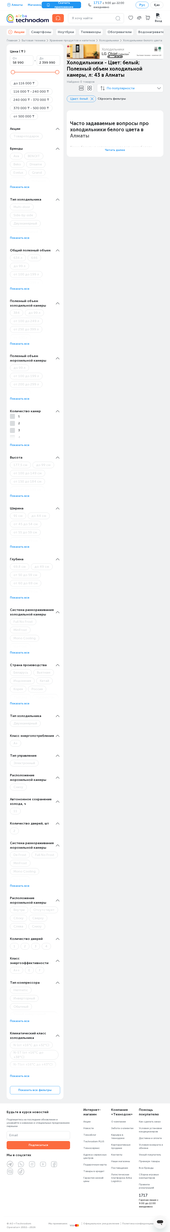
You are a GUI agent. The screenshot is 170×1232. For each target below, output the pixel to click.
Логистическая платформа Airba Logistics (121, 1178)
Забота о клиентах (122, 1128)
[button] (130, 18)
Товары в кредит (93, 1171)
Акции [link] (19, 32)
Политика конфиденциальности (142, 1223)
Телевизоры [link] (91, 32)
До (41, 58)
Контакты (116, 1154)
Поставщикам (119, 1167)
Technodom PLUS (93, 1141)
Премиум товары (149, 1161)
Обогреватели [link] (120, 32)
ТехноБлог (89, 1134)
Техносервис (91, 1148)
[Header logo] (27, 18)
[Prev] (72, 51)
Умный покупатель (150, 1154)
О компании (118, 1121)
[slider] (13, 72)
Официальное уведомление (101, 1223)
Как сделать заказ (150, 1121)
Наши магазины (120, 1161)
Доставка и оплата (150, 1138)
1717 (143, 1195)
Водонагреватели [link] (153, 32)
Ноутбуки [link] (66, 32)
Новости (88, 1128)
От (15, 58)
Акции (87, 1121)
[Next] (157, 51)
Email (13, 1135)
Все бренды (146, 1167)
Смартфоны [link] (41, 32)
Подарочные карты (95, 1164)
